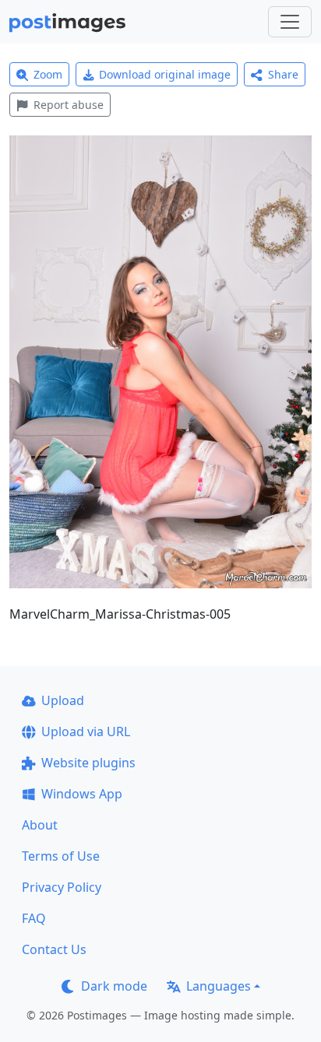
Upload (62, 700)
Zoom (48, 74)
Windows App (81, 793)
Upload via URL (85, 731)
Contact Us (54, 949)
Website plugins (88, 762)
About (40, 824)
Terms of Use (61, 856)
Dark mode (114, 986)
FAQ (34, 918)
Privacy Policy (61, 887)
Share (283, 74)
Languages (218, 986)
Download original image (165, 74)
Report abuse (69, 104)
